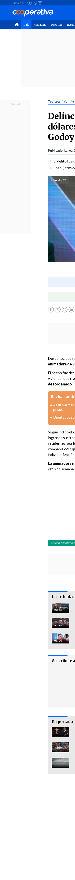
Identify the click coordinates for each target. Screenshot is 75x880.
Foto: (54, 180)
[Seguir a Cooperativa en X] (35, 2)
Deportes (56, 24)
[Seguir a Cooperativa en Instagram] (40, 2)
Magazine (40, 24)
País (26, 24)
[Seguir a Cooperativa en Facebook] (30, 2)
